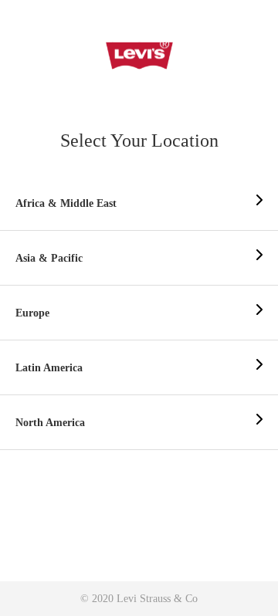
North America (50, 422)
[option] (139, 203)
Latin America (49, 368)
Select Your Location (139, 140)
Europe (32, 313)
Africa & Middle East (66, 203)
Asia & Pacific (49, 258)
